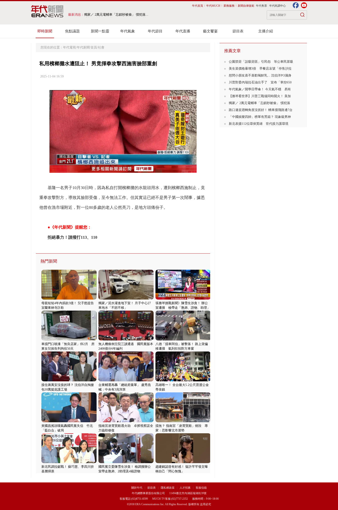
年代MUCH (213, 5)
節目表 (237, 31)
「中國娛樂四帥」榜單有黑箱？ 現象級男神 (260, 117)
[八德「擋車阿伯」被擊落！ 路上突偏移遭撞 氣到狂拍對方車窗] (183, 339)
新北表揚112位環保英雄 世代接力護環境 (258, 123)
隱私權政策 (168, 487)
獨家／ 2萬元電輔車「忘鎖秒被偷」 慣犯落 (259, 103)
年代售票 (261, 5)
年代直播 (182, 31)
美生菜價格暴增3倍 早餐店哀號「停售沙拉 (260, 68)
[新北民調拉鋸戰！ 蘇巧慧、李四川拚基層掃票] (69, 462)
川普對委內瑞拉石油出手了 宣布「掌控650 (260, 82)
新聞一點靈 (100, 31)
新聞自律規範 (246, 5)
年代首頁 (197, 5)
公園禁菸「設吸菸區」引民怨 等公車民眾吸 (261, 61)
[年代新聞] (47, 11)
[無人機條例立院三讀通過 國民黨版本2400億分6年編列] (126, 339)
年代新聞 (83, 47)
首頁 (94, 47)
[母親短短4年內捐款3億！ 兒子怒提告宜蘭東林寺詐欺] (69, 298)
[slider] (123, 169)
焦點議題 (72, 31)
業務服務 (229, 5)
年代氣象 (127, 31)
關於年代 (136, 487)
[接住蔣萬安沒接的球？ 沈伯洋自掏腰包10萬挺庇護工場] (69, 380)
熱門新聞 (48, 261)
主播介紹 (265, 31)
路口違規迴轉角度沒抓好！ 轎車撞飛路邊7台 (260, 110)
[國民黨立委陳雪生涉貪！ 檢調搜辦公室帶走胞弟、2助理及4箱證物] (126, 462)
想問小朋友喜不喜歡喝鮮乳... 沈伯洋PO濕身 (260, 75)
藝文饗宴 (210, 31)
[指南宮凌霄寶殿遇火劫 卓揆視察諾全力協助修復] (126, 421)
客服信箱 (201, 487)
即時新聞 (44, 31)
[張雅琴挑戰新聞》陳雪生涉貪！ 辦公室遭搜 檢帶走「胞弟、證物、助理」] (183, 298)
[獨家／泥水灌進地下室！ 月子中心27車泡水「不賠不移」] (126, 298)
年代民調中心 (277, 5)
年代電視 (69, 47)
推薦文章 (232, 50)
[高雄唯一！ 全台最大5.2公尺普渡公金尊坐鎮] (183, 380)
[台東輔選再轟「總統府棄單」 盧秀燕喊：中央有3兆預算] (126, 380)
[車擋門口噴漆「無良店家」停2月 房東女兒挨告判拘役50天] (69, 339)
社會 (101, 47)
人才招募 (185, 487)
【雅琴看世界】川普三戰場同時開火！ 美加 (260, 96)
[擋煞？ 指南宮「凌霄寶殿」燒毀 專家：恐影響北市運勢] (183, 421)
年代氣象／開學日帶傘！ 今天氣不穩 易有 (260, 89)
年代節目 (155, 31)
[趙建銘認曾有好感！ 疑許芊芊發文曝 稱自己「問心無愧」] (183, 462)
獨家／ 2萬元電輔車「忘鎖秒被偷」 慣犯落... (116, 14)
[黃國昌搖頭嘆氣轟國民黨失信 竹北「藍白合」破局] (69, 421)
